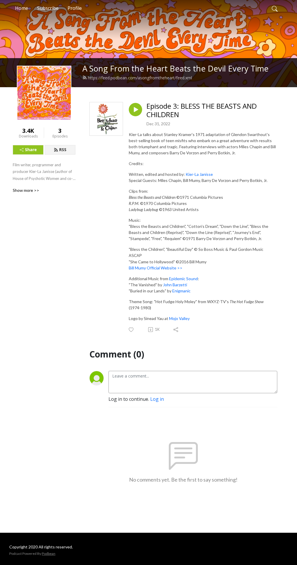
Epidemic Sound (183, 278)
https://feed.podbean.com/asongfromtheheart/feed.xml (140, 78)
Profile (75, 8)
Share (31, 149)
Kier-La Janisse (199, 174)
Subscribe (48, 8)
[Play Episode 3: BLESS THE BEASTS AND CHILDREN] (135, 109)
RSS (62, 149)
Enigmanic (181, 290)
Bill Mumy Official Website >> (155, 267)
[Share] (176, 329)
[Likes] (131, 330)
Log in (157, 399)
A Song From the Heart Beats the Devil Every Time (175, 68)
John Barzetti (175, 284)
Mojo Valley (179, 318)
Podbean (48, 553)
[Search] (274, 8)
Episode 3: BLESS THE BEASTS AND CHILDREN (201, 110)
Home (21, 8)
